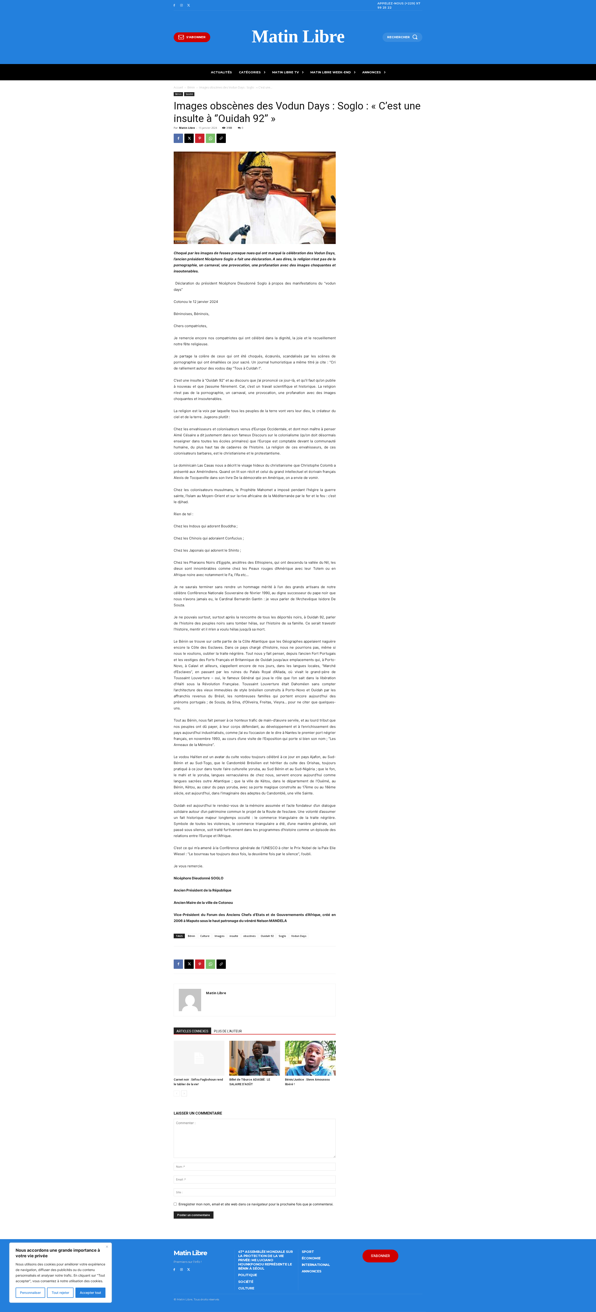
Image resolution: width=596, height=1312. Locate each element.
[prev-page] (176, 1093)
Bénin (191, 87)
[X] (188, 5)
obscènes (249, 936)
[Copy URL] (221, 138)
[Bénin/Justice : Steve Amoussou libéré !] (310, 1058)
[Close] (107, 1246)
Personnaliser (30, 1293)
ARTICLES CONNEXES (192, 1031)
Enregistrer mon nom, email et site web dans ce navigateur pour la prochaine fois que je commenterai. (256, 1204)
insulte (234, 936)
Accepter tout (90, 1293)
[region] (60, 1273)
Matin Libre (187, 127)
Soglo (282, 936)
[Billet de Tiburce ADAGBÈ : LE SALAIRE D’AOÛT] (254, 1058)
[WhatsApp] (210, 138)
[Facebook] (174, 5)
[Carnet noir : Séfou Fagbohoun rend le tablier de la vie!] (199, 1058)
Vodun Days (298, 936)
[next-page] (184, 1093)
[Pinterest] (199, 138)
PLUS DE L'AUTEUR (228, 1031)
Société (189, 94)
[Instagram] (181, 5)
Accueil (178, 87)
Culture (205, 936)
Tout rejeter (60, 1293)
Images (219, 936)
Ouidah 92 (267, 936)
